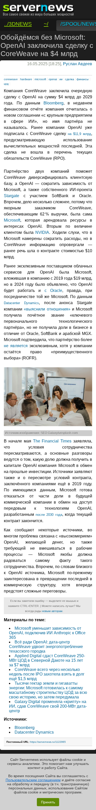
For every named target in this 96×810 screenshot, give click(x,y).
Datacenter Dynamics (21, 303)
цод (6, 83)
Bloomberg (53, 103)
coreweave (11, 79)
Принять (48, 802)
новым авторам (52, 611)
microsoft (40, 79)
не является (16, 346)
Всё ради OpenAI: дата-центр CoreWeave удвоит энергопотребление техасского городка (46, 646)
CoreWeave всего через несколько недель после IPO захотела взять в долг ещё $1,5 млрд (46, 674)
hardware (26, 79)
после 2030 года (49, 515)
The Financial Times (52, 441)
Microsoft (12, 220)
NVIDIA (42, 232)
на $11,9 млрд (79, 134)
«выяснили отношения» (47, 309)
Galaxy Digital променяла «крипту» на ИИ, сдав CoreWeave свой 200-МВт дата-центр (48, 706)
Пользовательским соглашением (33, 780)
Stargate (11, 196)
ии (60, 79)
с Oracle (53, 290)
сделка (69, 79)
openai (53, 79)
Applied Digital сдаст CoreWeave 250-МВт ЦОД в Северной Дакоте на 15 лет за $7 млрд (47, 660)
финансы (83, 79)
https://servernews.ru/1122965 (48, 741)
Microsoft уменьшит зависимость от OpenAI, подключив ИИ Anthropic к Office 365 (47, 633)
